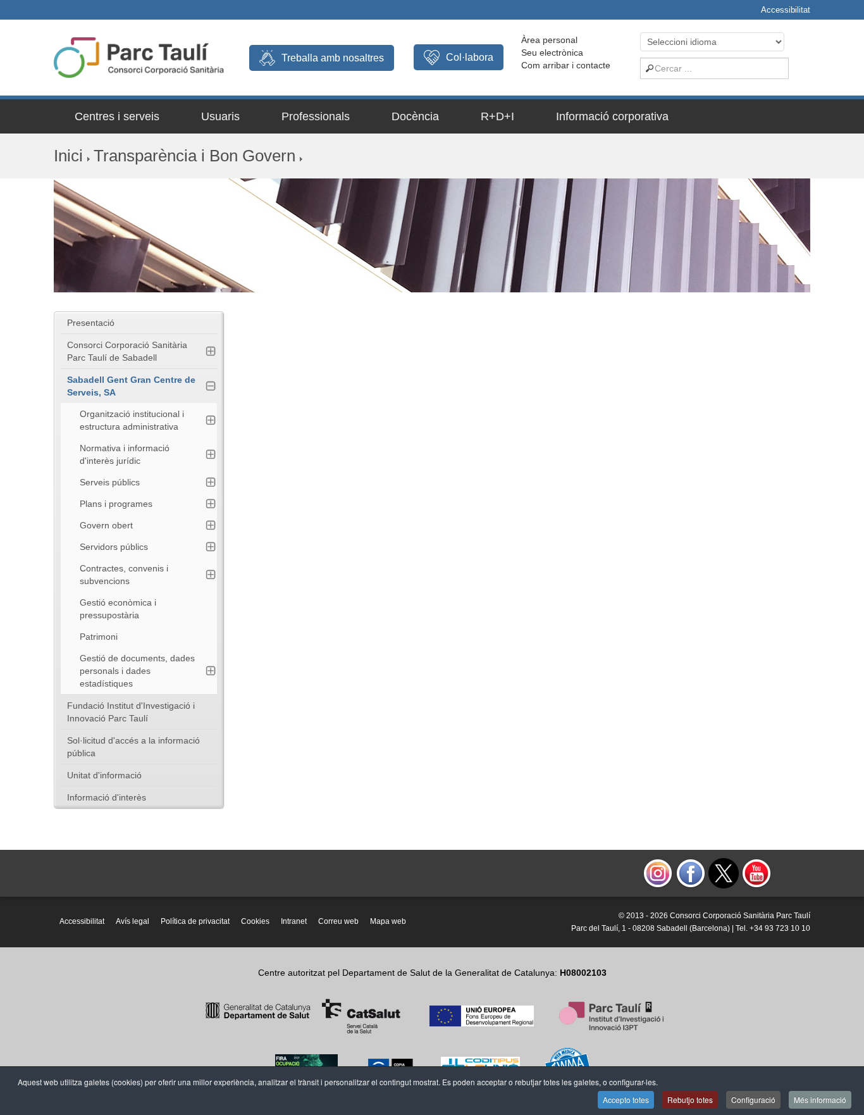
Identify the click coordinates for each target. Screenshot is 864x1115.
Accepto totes (626, 1099)
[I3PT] (481, 1015)
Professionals (315, 116)
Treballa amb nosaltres (332, 58)
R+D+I (497, 116)
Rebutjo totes (690, 1099)
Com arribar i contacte (565, 65)
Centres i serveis (117, 116)
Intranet (294, 921)
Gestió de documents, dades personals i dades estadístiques (137, 670)
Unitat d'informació (104, 775)
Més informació (820, 1099)
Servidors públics (114, 547)
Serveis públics (110, 482)
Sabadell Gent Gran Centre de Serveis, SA (131, 386)
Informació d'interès (106, 797)
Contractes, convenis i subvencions (124, 574)
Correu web (338, 921)
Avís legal (132, 921)
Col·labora (469, 57)
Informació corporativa (612, 116)
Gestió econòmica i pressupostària (118, 608)
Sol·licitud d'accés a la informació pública (133, 746)
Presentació (90, 323)
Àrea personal (549, 40)
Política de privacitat (195, 921)
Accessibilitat (785, 10)
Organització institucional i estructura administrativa (132, 420)
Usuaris (220, 116)
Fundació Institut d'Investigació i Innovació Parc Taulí (131, 712)
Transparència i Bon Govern (194, 155)
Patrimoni (99, 637)
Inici (68, 155)
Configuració (753, 1099)
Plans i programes (116, 504)
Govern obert (106, 525)
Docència (415, 116)
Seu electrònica (552, 52)
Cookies (255, 921)
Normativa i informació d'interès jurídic (125, 454)
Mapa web (388, 921)
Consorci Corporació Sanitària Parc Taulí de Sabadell (127, 351)
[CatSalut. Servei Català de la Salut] (302, 1015)
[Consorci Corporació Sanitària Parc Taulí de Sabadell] (139, 56)
